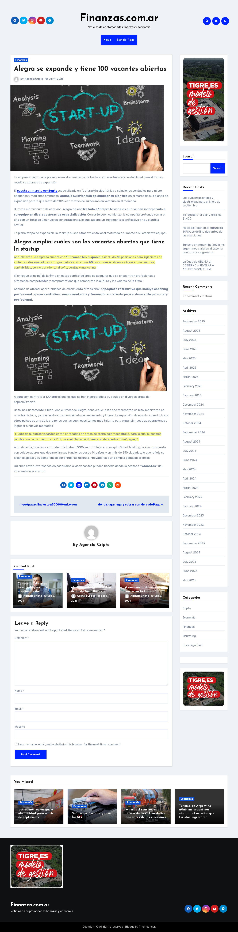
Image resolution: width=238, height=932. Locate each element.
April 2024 (190, 478)
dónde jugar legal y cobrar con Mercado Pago (129, 504)
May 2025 (189, 358)
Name (19, 690)
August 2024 (191, 441)
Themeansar (147, 926)
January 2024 (192, 506)
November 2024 (193, 414)
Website (20, 726)
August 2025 (191, 330)
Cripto (187, 608)
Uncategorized (193, 645)
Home (107, 40)
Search (189, 156)
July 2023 (189, 561)
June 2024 (190, 460)
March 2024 (191, 487)
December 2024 (193, 404)
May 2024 (189, 469)
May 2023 (189, 580)
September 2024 (194, 432)
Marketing (189, 636)
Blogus (129, 926)
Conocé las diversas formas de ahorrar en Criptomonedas (33, 587)
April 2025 (189, 367)
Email (19, 708)
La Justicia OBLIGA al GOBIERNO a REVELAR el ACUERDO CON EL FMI (199, 265)
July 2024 (189, 450)
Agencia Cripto (34, 78)
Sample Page (126, 40)
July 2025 (189, 340)
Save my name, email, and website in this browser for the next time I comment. (69, 744)
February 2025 (192, 386)
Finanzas (21, 60)
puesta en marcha (37, 190)
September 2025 (194, 321)
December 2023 (193, 515)
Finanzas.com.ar (119, 18)
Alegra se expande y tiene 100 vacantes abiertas (90, 69)
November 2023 (193, 524)
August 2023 (191, 552)
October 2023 (192, 534)
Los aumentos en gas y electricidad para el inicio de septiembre (201, 201)
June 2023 (190, 571)
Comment (22, 638)
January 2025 (192, 395)
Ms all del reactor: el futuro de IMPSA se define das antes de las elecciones (203, 231)
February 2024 (192, 497)
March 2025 (190, 377)
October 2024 (192, 423)
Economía (189, 617)
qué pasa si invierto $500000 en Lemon (49, 504)
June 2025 (190, 349)
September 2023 (194, 543)
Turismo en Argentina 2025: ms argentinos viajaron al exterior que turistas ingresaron (204, 248)
